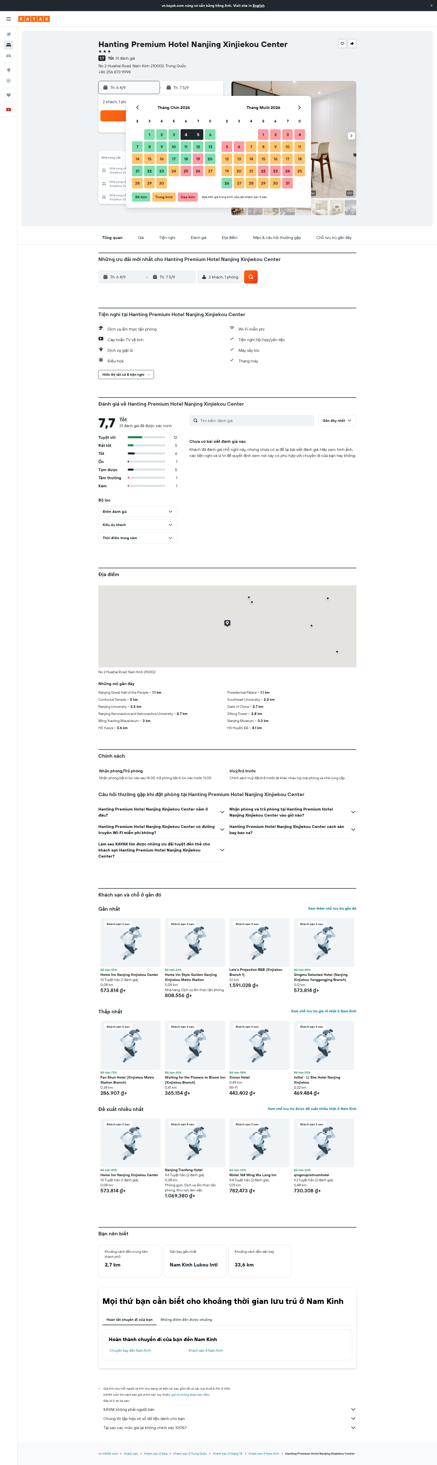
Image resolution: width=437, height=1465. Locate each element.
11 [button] (185, 146)
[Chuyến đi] (8, 95)
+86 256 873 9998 (114, 71)
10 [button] (174, 146)
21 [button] (137, 170)
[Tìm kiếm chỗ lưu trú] (8, 45)
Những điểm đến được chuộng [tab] (186, 1319)
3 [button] (174, 134)
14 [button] (137, 158)
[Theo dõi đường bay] (8, 81)
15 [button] (149, 158)
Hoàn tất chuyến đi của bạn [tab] (129, 1319)
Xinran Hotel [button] (239, 1077)
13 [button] (210, 146)
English (259, 5)
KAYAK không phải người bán (129, 1409)
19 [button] (198, 158)
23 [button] (161, 170)
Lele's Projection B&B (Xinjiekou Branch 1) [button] (255, 972)
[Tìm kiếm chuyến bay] (8, 34)
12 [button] (198, 146)
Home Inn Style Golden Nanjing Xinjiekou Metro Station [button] (191, 977)
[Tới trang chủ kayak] (34, 19)
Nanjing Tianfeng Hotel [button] (184, 1170)
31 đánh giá (125, 58)
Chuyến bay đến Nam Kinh (130, 1350)
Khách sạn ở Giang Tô (228, 1453)
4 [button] (186, 134)
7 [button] (137, 146)
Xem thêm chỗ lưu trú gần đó (332, 908)
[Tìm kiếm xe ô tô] (8, 56)
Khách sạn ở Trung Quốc (190, 1453)
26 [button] (198, 170)
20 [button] (210, 158)
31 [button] (288, 183)
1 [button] (149, 134)
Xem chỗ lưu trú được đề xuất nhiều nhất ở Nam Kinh (312, 1108)
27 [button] (210, 170)
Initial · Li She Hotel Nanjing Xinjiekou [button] (317, 1080)
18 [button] (186, 158)
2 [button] (162, 134)
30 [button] (161, 183)
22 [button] (149, 170)
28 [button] (137, 183)
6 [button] (210, 134)
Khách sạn (131, 1453)
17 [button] (174, 158)
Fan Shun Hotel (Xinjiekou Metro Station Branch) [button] (127, 1080)
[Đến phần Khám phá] (8, 70)
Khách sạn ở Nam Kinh (206, 1350)
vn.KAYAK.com (108, 1453)
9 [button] (162, 146)
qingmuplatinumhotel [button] (311, 1175)
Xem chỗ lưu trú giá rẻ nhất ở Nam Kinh (323, 1011)
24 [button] (173, 170)
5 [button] (198, 134)
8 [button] (149, 146)
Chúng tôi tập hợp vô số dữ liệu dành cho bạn (144, 1418)
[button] (431, 5)
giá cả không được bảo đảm (190, 1394)
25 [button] (186, 170)
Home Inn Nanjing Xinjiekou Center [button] (129, 974)
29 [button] (149, 183)
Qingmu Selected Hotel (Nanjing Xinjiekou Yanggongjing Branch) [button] (320, 977)
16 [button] (162, 158)
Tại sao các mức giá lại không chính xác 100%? (145, 1427)
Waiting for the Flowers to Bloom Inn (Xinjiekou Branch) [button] (195, 1080)
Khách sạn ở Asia (155, 1453)
